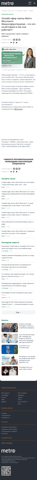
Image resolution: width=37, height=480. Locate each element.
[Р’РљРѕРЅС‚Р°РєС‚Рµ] (11, 42)
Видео (31, 10)
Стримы (4, 413)
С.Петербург (5, 251)
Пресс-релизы (22, 402)
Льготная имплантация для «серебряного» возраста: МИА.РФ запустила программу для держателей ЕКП (26, 338)
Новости (4, 297)
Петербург (5, 395)
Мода (3, 279)
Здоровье (21, 395)
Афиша (4, 402)
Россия (3, 260)
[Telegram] (16, 42)
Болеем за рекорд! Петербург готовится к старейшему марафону (26, 326)
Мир (3, 399)
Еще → (18, 312)
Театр (20, 399)
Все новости (5, 393)
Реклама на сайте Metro (9, 429)
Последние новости (10, 242)
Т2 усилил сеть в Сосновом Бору (24, 346)
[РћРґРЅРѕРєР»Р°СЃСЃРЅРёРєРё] (14, 42)
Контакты (5, 433)
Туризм (20, 397)
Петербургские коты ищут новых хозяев (25, 368)
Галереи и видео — (23, 10)
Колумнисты (6, 417)
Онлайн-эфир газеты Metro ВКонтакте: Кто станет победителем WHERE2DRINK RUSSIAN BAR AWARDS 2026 (18, 194)
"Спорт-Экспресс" (14, 462)
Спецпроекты (6, 415)
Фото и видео (22, 393)
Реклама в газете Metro (9, 427)
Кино (19, 404)
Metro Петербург (7, 443)
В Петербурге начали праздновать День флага (17, 293)
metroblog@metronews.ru (8, 461)
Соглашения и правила (9, 431)
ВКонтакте (18, 109)
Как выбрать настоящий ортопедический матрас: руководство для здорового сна (27, 359)
